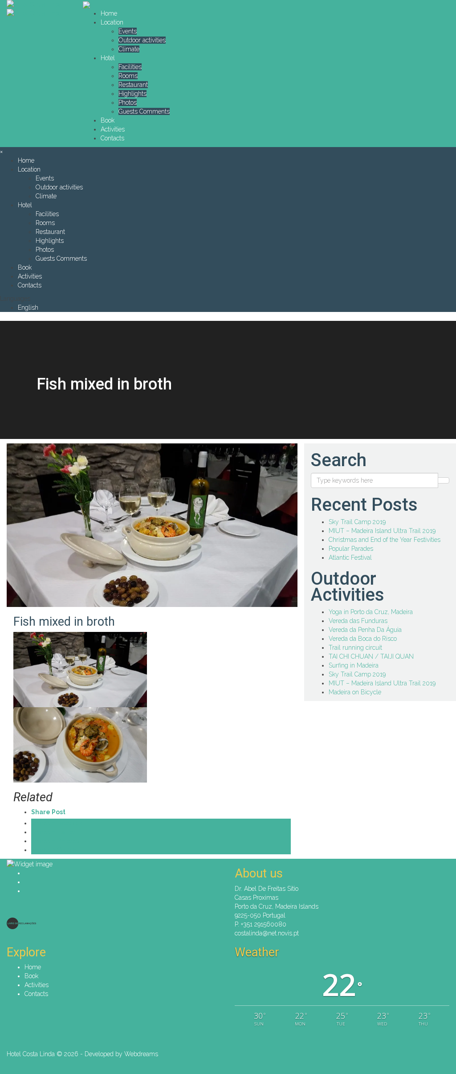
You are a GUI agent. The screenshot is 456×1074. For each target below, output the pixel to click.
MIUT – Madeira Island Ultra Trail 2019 (382, 530)
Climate (128, 49)
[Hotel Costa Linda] (38, 4)
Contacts (112, 138)
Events (127, 31)
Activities (113, 129)
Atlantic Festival (350, 557)
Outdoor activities (142, 40)
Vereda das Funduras (358, 620)
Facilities (130, 66)
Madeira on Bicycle (355, 692)
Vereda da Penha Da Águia (365, 629)
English (28, 307)
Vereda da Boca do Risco (363, 638)
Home (109, 13)
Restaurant (133, 84)
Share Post (48, 812)
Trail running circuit (355, 647)
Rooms (128, 75)
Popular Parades (351, 548)
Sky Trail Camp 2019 (357, 521)
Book (107, 120)
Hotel (108, 57)
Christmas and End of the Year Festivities (384, 539)
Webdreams (141, 1054)
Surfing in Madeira (354, 665)
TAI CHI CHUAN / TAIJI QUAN (371, 656)
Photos (127, 102)
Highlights (132, 93)
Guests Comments (144, 111)
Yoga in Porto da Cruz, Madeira (371, 611)
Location (112, 22)
